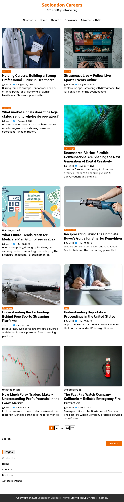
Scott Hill (8, 84)
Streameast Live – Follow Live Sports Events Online (87, 77)
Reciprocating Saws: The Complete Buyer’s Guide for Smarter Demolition (93, 236)
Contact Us (29, 20)
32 (67, 427)
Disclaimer (71, 20)
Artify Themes (98, 498)
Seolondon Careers (62, 5)
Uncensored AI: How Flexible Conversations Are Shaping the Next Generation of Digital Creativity (92, 157)
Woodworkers (70, 230)
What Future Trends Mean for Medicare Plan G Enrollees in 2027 (28, 237)
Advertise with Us (91, 20)
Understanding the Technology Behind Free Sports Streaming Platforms (26, 316)
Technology (69, 148)
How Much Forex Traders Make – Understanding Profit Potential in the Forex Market (30, 398)
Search (6, 439)
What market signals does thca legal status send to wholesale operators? (30, 114)
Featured (6, 71)
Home (43, 20)
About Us (56, 20)
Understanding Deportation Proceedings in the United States (89, 314)
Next (72, 428)
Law (66, 308)
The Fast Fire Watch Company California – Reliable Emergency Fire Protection (92, 398)
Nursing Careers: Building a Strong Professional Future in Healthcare (29, 77)
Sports (67, 71)
